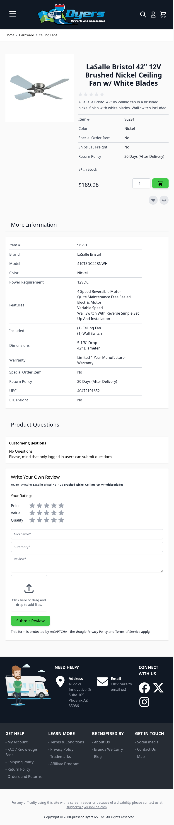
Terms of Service (127, 631)
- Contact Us (145, 749)
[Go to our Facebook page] (144, 688)
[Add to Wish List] (153, 200)
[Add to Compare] (164, 200)
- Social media (147, 742)
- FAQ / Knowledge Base (21, 752)
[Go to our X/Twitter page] (158, 688)
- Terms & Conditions (66, 742)
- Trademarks (59, 756)
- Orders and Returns (23, 776)
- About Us (101, 742)
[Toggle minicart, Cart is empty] (163, 14)
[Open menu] (12, 14)
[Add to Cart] (160, 183)
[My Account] (153, 14)
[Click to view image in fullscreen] (39, 88)
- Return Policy (17, 769)
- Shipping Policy (19, 761)
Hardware (26, 35)
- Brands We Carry (107, 749)
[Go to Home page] (71, 14)
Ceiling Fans (48, 35)
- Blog (97, 756)
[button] (92, 94)
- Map (140, 756)
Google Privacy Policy (92, 631)
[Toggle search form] (143, 14)
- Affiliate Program (64, 763)
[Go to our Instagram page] (144, 702)
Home (9, 35)
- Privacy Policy (60, 749)
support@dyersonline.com (87, 807)
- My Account (16, 742)
